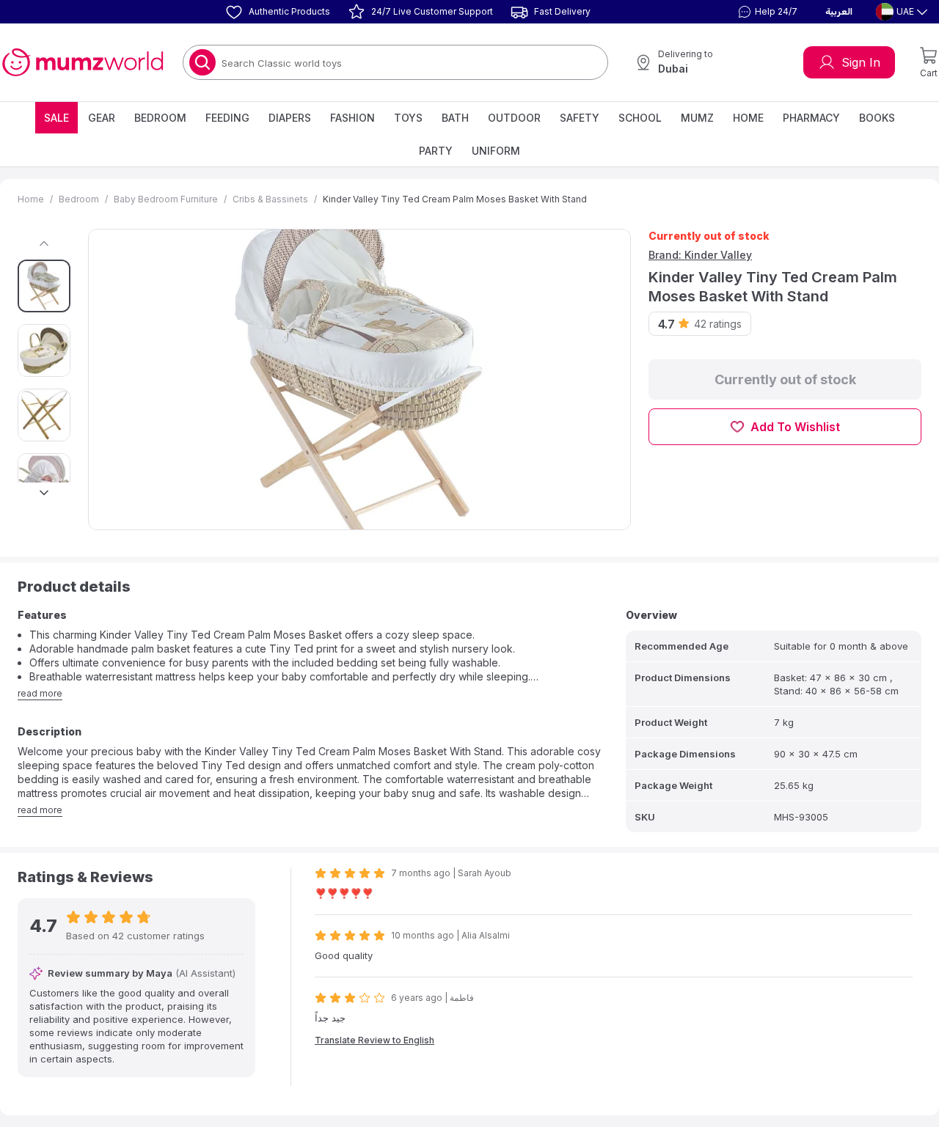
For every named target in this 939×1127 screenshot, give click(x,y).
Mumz (697, 117)
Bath (455, 117)
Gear (101, 117)
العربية (838, 12)
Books (877, 117)
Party (436, 150)
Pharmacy (811, 117)
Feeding (227, 117)
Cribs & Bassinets (270, 199)
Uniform (496, 150)
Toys (408, 117)
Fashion (352, 117)
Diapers (289, 117)
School (640, 117)
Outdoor (514, 117)
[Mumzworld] (82, 62)
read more (40, 693)
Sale (56, 117)
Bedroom (160, 117)
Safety (579, 117)
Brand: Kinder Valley (700, 255)
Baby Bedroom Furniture (166, 199)
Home (748, 117)
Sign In (860, 62)
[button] (766, 11)
